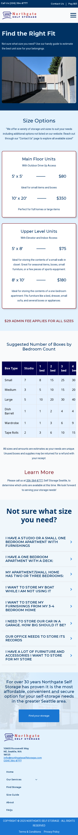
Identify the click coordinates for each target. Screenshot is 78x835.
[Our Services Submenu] (37, 779)
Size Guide (12, 794)
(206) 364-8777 (13, 760)
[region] (39, 399)
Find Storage (13, 787)
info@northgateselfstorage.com (23, 757)
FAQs (9, 810)
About (10, 802)
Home (9, 772)
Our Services (13, 779)
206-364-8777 (34, 480)
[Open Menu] (73, 15)
